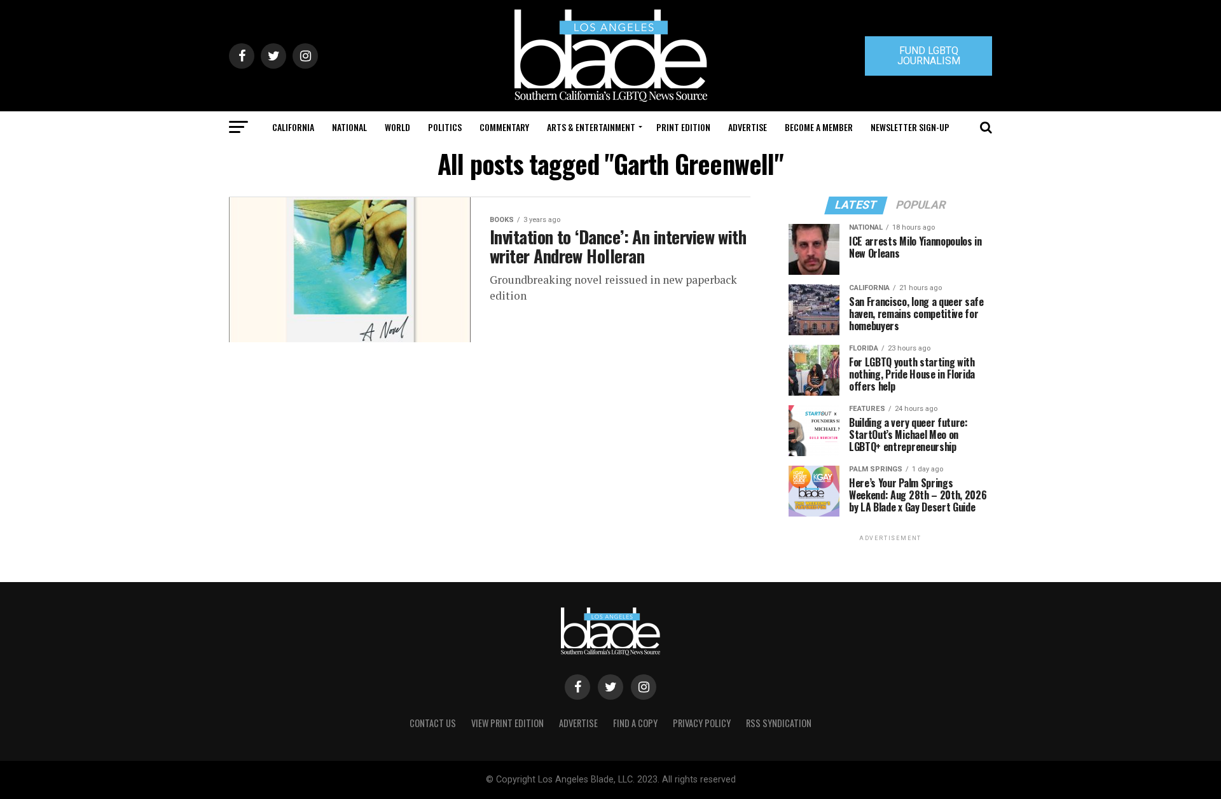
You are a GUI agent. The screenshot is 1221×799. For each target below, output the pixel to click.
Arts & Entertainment (591, 127)
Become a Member (819, 127)
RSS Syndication (778, 723)
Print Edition (683, 127)
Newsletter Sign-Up (910, 127)
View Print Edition (507, 723)
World (397, 127)
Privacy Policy (702, 723)
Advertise (747, 127)
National (349, 127)
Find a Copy (635, 723)
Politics (445, 127)
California (293, 127)
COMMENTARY (504, 127)
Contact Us (433, 723)
